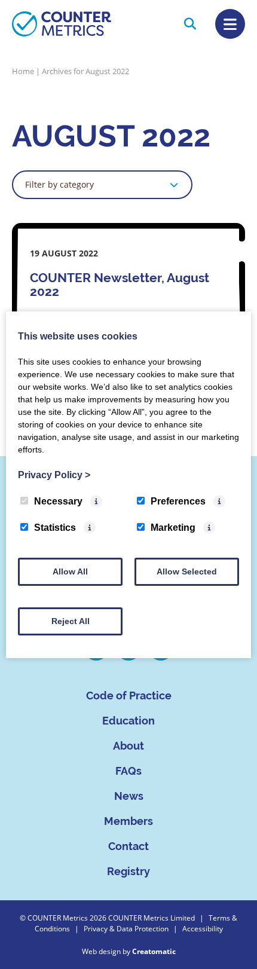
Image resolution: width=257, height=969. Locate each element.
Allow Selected (187, 571)
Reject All (70, 621)
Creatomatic (154, 951)
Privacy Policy (54, 475)
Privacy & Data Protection (126, 928)
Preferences (178, 501)
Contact (128, 846)
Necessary (58, 501)
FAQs (128, 771)
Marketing (173, 527)
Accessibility (202, 928)
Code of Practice (129, 695)
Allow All (70, 571)
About (128, 745)
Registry (128, 871)
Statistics (55, 527)
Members (128, 821)
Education (128, 720)
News (128, 796)
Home (23, 71)
